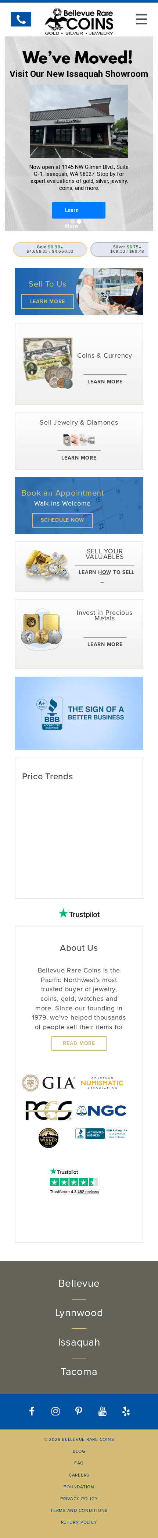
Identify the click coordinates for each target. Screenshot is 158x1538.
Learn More (47, 301)
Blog (79, 1451)
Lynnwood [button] (79, 1313)
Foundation (79, 1486)
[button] (126, 1411)
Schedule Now (62, 520)
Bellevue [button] (79, 1283)
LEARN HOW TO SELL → (106, 577)
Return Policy (79, 1522)
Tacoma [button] (79, 1371)
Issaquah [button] (79, 1342)
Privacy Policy (79, 1498)
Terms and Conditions (79, 1510)
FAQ (79, 1463)
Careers (79, 1475)
